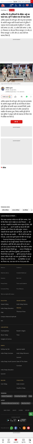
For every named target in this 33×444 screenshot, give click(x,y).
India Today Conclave (7, 353)
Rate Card (18, 278)
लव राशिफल (25, 210)
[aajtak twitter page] (19, 428)
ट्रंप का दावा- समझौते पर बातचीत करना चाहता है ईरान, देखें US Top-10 (16, 224)
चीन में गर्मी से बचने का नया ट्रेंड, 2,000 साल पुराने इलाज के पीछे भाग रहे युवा (16, 236)
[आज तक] (3, 5)
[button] (30, 441)
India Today (27, 1)
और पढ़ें (16, 121)
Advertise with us (5, 273)
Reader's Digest (20, 331)
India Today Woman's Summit (22, 355)
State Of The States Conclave (21, 363)
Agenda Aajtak (20, 349)
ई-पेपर (19, 1)
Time (17, 335)
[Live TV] (27, 6)
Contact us (18, 267)
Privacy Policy (4, 283)
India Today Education (7, 308)
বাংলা (23, 1)
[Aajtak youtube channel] (28, 428)
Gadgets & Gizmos (6, 339)
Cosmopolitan (5, 331)
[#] (27, 97)
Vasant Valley (5, 304)
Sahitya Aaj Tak (5, 349)
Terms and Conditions (21, 283)
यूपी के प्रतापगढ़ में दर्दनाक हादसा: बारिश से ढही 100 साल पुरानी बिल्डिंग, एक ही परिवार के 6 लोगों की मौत (16, 256)
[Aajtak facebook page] (15, 428)
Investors (3, 278)
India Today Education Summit (7, 372)
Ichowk (21, 410)
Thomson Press (20, 311)
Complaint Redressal (21, 273)
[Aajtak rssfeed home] (24, 428)
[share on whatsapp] (31, 414)
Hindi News (4, 10)
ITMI (2, 312)
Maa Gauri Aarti (26, 403)
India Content (20, 384)
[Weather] (16, 6)
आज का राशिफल (15, 210)
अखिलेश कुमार (9, 88)
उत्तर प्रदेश (12, 10)
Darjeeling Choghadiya (20, 396)
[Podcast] (20, 5)
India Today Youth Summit (8, 361)
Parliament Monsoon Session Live (10, 403)
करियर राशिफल (5, 210)
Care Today (4, 384)
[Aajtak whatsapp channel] (11, 428)
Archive (27, 410)
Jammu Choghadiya (7, 396)
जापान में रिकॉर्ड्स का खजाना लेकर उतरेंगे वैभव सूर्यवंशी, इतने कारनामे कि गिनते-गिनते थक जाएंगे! (16, 251)
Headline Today (20, 388)
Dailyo (14, 410)
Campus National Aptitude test (8, 318)
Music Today (4, 335)
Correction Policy (5, 289)
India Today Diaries (22, 304)
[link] (31, 1)
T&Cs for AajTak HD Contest (7, 294)
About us (3, 267)
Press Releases (20, 289)
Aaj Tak (15, 1)
